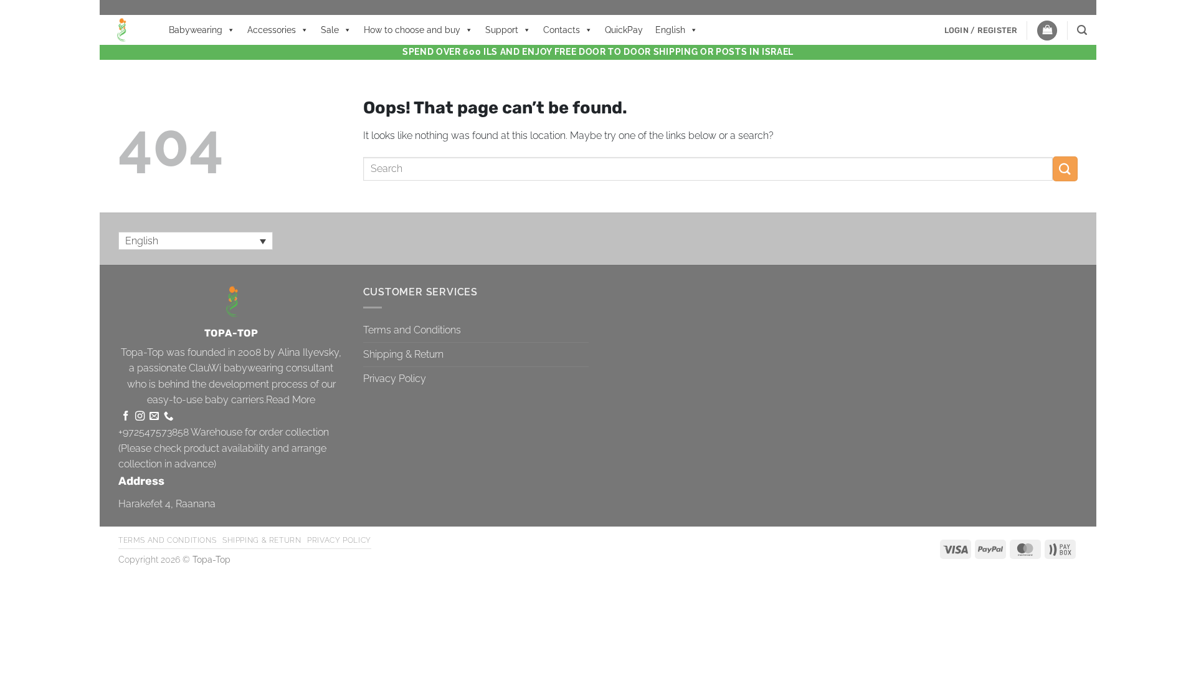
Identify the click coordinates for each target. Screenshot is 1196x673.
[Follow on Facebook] (125, 416)
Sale (330, 30)
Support (501, 30)
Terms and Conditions (412, 330)
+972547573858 (153, 432)
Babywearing (195, 30)
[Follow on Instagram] (140, 416)
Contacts (561, 30)
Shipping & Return (403, 354)
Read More (290, 400)
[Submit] (1065, 168)
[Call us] (168, 416)
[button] (981, 30)
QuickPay (624, 30)
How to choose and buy (412, 30)
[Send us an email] (154, 416)
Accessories (271, 30)
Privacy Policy (394, 378)
